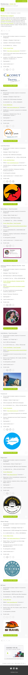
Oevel (10, 273)
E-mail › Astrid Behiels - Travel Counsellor (12, 347)
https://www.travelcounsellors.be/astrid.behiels (16, 350)
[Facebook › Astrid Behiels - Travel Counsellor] (7, 370)
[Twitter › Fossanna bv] (4, 429)
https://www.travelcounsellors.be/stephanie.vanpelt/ (14, 286)
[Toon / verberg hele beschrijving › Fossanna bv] (15, 414)
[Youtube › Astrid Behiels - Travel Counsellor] (13, 370)
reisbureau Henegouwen (6, 20)
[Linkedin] (17, 668)
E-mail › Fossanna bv (7, 408)
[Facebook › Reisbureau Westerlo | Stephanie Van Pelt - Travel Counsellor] (7, 305)
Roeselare (13, 591)
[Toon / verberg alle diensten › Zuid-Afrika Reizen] (15, 170)
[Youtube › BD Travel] (13, 617)
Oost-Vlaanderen (6, 463)
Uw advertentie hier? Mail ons (14, 658)
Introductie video (19, 175)
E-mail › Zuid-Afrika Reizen (8, 160)
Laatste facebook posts (8, 63)
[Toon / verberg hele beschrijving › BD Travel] (15, 605)
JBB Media (13, 672)
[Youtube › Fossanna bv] (13, 429)
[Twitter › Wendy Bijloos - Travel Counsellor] (4, 246)
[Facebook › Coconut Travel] (7, 69)
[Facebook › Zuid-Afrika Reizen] (7, 181)
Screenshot (23, 50)
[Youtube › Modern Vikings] (13, 557)
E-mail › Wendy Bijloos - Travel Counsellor (12, 223)
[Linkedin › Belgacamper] (10, 493)
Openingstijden (7, 61)
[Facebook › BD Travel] (7, 617)
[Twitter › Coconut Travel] (4, 69)
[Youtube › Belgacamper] (13, 493)
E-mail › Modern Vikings (8, 535)
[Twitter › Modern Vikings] (4, 557)
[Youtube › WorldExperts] (13, 126)
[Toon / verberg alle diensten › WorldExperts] (15, 114)
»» (9, 30)
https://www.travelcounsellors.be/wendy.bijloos (16, 226)
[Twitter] (11, 668)
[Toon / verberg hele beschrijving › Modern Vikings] (15, 541)
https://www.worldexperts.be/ (13, 107)
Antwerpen (5, 40)
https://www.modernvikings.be (13, 538)
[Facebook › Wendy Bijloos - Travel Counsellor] (7, 246)
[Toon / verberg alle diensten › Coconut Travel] (15, 58)
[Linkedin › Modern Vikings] (10, 557)
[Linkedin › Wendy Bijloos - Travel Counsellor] (10, 246)
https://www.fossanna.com (12, 410)
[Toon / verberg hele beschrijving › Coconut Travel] (15, 54)
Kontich (10, 400)
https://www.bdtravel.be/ (12, 602)
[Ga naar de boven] (26, 86)
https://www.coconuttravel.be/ (13, 50)
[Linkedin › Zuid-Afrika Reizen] (10, 181)
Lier (9, 339)
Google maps (17, 40)
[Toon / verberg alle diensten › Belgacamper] (15, 481)
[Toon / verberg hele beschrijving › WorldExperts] (15, 110)
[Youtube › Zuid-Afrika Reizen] (13, 181)
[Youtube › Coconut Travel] (13, 69)
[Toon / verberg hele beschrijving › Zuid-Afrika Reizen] (15, 166)
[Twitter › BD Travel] (4, 617)
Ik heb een (21, 1)
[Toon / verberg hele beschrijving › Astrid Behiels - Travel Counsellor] (15, 354)
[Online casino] (14, 645)
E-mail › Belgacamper (7, 471)
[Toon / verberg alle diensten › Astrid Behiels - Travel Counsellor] (15, 358)
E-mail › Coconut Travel (8, 48)
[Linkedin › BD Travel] (10, 617)
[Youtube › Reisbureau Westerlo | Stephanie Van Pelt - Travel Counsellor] (13, 305)
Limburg (5, 215)
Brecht (10, 152)
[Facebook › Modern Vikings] (7, 557)
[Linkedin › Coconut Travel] (10, 69)
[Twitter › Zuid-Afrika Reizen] (4, 181)
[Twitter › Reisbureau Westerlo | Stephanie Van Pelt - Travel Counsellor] (4, 305)
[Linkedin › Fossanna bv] (10, 429)
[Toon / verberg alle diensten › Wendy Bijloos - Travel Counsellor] (15, 234)
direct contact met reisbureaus (7, 23)
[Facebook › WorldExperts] (7, 126)
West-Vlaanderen (6, 591)
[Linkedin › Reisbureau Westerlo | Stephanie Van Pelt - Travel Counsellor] (10, 305)
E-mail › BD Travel (7, 599)
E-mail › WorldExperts (7, 104)
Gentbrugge (13, 527)
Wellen (9, 215)
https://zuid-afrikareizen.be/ (13, 162)
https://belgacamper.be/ (12, 474)
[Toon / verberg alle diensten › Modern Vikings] (15, 545)
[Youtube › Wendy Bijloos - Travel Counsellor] (13, 246)
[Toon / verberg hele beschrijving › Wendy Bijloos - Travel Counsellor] (15, 230)
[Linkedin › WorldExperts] (10, 126)
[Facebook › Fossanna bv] (7, 429)
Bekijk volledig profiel (10, 85)
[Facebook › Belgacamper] (7, 493)
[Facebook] (14, 668)
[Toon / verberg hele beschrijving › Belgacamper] (15, 478)
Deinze (12, 463)
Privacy (16, 672)
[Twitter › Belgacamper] (4, 493)
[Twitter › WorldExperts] (4, 126)
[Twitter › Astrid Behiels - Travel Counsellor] (4, 370)
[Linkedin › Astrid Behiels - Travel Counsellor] (10, 370)
